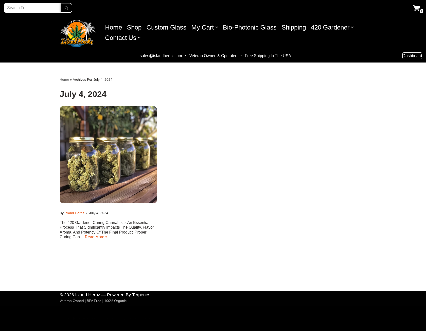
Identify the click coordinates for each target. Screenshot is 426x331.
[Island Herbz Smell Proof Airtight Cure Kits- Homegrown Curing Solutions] (78, 32)
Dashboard (412, 56)
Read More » (96, 237)
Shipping (294, 27)
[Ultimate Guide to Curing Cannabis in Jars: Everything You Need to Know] (108, 154)
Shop (134, 27)
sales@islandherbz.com (161, 56)
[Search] (66, 8)
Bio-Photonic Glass (250, 27)
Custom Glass (166, 27)
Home (113, 27)
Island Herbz (74, 213)
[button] (216, 27)
